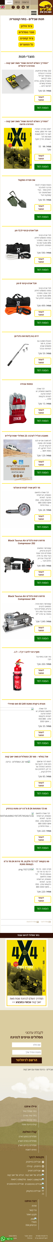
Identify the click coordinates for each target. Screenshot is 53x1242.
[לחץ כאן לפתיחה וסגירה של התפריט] (34, 13)
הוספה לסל (43, 108)
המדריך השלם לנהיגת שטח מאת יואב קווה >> (26, 1000)
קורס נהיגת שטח (29, 1124)
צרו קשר (33, 1210)
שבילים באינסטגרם (15, 1184)
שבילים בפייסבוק (33, 1161)
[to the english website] (3, 7)
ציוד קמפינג (26, 38)
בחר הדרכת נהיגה (29, 1120)
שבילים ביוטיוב (34, 1170)
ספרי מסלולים (26, 32)
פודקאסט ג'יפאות (18, 1179)
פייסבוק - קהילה (34, 1166)
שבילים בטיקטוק (33, 1191)
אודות (34, 1206)
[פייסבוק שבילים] (13, 7)
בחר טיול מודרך (30, 1115)
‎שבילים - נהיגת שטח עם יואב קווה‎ (38, 1069)
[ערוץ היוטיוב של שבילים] (23, 7)
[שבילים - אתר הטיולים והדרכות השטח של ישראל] (45, 7)
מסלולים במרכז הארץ (27, 1141)
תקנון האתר (31, 1214)
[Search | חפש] (2, 2)
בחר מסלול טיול (30, 1111)
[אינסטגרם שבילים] (18, 7)
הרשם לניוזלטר (26, 1060)
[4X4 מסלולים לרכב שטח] (26, 967)
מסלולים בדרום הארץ (27, 1145)
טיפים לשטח (31, 1149)
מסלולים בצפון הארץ (28, 1136)
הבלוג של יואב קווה (15, 1175)
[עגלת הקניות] (27, 7)
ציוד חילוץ (26, 26)
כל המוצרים (26, 44)
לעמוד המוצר (41, 98)
